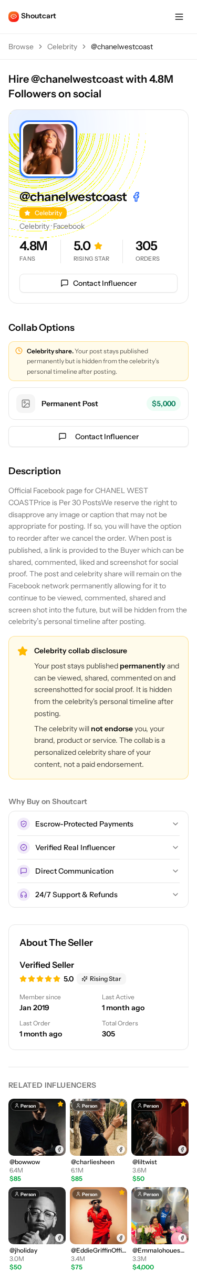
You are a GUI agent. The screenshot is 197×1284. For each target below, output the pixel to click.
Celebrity (62, 46)
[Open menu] (179, 16)
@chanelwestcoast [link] (122, 46)
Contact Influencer (105, 283)
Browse (21, 46)
